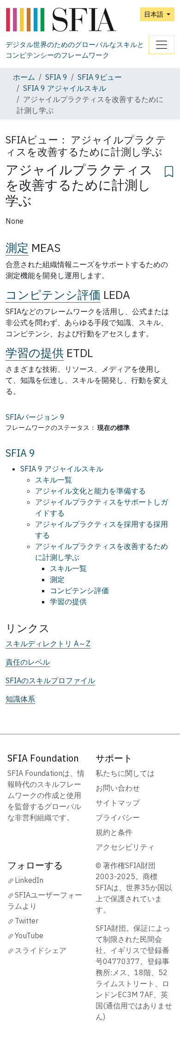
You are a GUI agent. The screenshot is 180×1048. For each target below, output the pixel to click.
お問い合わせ (118, 787)
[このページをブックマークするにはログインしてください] (168, 170)
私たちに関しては (125, 773)
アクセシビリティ (125, 847)
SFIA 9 (56, 77)
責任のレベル (28, 662)
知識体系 (20, 698)
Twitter (26, 920)
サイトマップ (118, 802)
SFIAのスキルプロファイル (50, 680)
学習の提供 (35, 352)
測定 (17, 247)
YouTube (29, 935)
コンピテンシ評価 (53, 294)
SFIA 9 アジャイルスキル (64, 88)
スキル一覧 (53, 479)
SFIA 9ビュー (100, 77)
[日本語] (77, 20)
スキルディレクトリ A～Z (48, 643)
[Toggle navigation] (161, 45)
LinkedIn (29, 880)
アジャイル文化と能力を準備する (90, 490)
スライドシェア (40, 950)
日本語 (154, 14)
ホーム (24, 77)
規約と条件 (114, 832)
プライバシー (118, 817)
